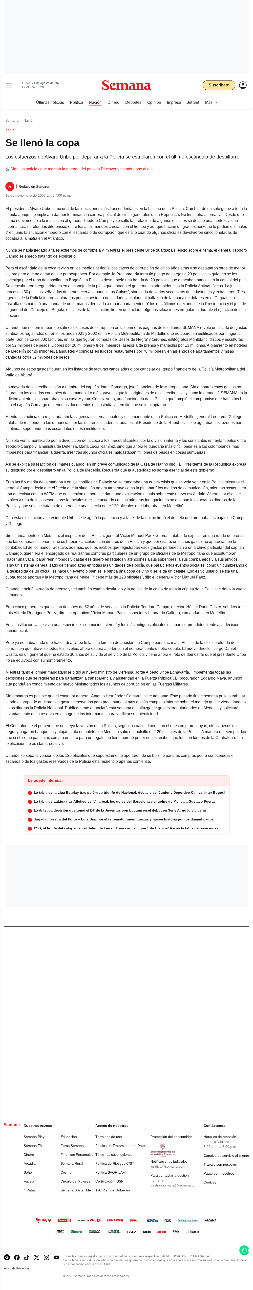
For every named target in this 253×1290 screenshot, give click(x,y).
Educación (69, 1137)
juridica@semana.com (167, 1166)
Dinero (29, 1155)
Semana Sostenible (76, 1190)
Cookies (210, 1182)
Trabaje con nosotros (220, 1164)
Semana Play (34, 1137)
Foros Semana (72, 1146)
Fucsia (29, 1181)
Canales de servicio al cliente (226, 1156)
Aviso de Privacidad (22, 1268)
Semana (12, 120)
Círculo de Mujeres (75, 1181)
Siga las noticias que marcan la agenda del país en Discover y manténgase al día (81, 169)
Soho (28, 1172)
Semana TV (33, 1146)
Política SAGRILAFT (111, 1172)
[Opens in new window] (17, 1257)
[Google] (7, 1257)
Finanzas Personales (77, 1155)
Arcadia (30, 1163)
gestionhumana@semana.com (174, 1185)
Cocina (66, 1172)
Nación (28, 120)
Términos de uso (108, 1137)
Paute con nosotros (219, 1173)
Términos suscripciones (113, 1155)
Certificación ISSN (109, 1181)
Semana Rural (72, 1163)
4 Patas (30, 1190)
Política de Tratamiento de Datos (121, 1146)
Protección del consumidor (171, 1137)
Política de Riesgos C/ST (114, 1163)
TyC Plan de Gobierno (112, 1190)
